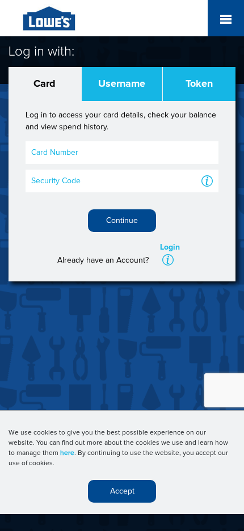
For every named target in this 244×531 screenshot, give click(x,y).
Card (44, 84)
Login (170, 247)
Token (199, 84)
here (67, 453)
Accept (122, 491)
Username (121, 84)
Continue (122, 221)
